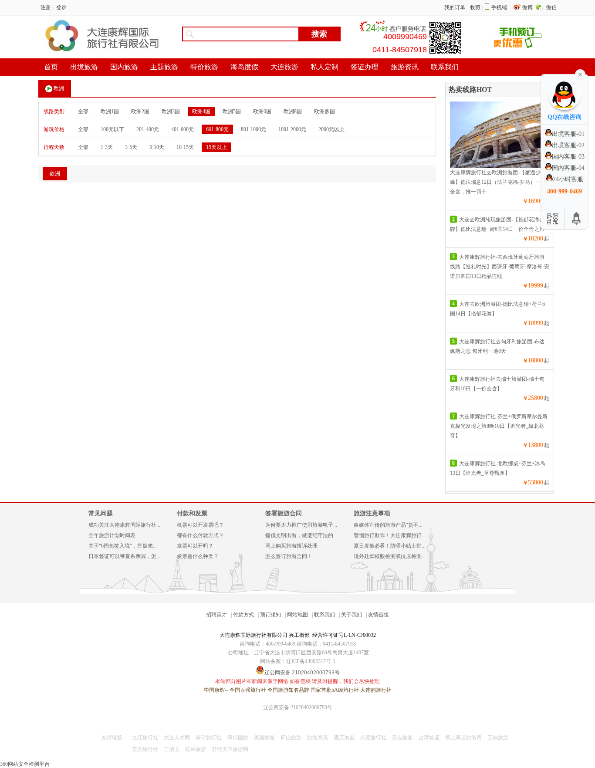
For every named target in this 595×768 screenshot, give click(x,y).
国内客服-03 (568, 156)
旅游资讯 (317, 737)
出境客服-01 (568, 134)
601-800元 (217, 129)
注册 (46, 7)
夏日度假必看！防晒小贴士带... (390, 546)
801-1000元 (253, 129)
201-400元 (147, 129)
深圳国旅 (237, 737)
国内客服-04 (568, 168)
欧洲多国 (324, 111)
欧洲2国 (140, 111)
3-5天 (131, 147)
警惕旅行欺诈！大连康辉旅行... (390, 535)
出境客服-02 (568, 145)
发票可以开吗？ (195, 546)
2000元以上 (331, 129)
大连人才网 (177, 737)
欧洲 (59, 88)
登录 (61, 7)
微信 (551, 7)
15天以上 (216, 147)
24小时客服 (568, 179)
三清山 (171, 749)
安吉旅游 (402, 737)
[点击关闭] (580, 73)
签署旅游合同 (283, 513)
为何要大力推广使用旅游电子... (301, 525)
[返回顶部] (576, 218)
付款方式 (243, 615)
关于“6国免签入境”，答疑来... (122, 546)
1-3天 (107, 147)
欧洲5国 (232, 111)
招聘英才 (216, 615)
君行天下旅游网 (230, 749)
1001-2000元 (292, 129)
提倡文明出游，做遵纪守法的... (301, 535)
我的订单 (454, 7)
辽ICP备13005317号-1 (310, 661)
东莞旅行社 (373, 737)
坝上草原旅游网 (463, 737)
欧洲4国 (201, 111)
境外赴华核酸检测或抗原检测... (390, 556)
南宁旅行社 (209, 737)
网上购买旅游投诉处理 (291, 546)
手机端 (499, 7)
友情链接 (378, 615)
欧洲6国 (262, 111)
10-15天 (185, 147)
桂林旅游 (195, 749)
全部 (83, 111)
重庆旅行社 (145, 749)
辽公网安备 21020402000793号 (297, 707)
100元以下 (112, 129)
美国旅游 (264, 737)
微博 (528, 7)
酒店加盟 (344, 737)
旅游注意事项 (372, 513)
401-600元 (182, 129)
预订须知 (270, 615)
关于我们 (351, 615)
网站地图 (297, 615)
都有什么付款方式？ (200, 535)
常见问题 (100, 513)
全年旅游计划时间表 (111, 535)
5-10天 (156, 147)
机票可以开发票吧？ (200, 525)
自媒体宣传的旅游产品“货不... (388, 525)
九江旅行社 (145, 737)
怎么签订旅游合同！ (288, 556)
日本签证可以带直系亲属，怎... (124, 556)
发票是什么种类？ (198, 556)
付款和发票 (192, 513)
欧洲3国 (171, 111)
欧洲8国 (293, 111)
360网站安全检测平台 (25, 764)
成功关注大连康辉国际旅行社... (124, 525)
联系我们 (324, 615)
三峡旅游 (497, 737)
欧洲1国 (110, 111)
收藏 (475, 7)
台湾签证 (429, 737)
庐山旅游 (291, 737)
